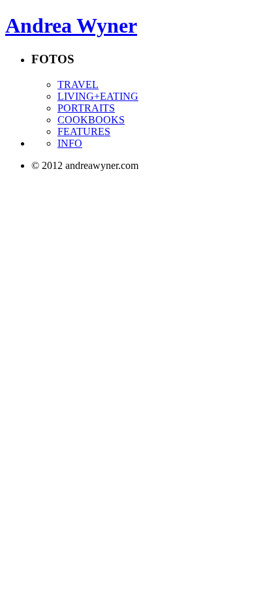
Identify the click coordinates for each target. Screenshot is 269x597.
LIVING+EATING (97, 96)
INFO (69, 143)
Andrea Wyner (71, 25)
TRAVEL (78, 84)
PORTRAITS (86, 108)
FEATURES (83, 131)
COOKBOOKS (91, 119)
